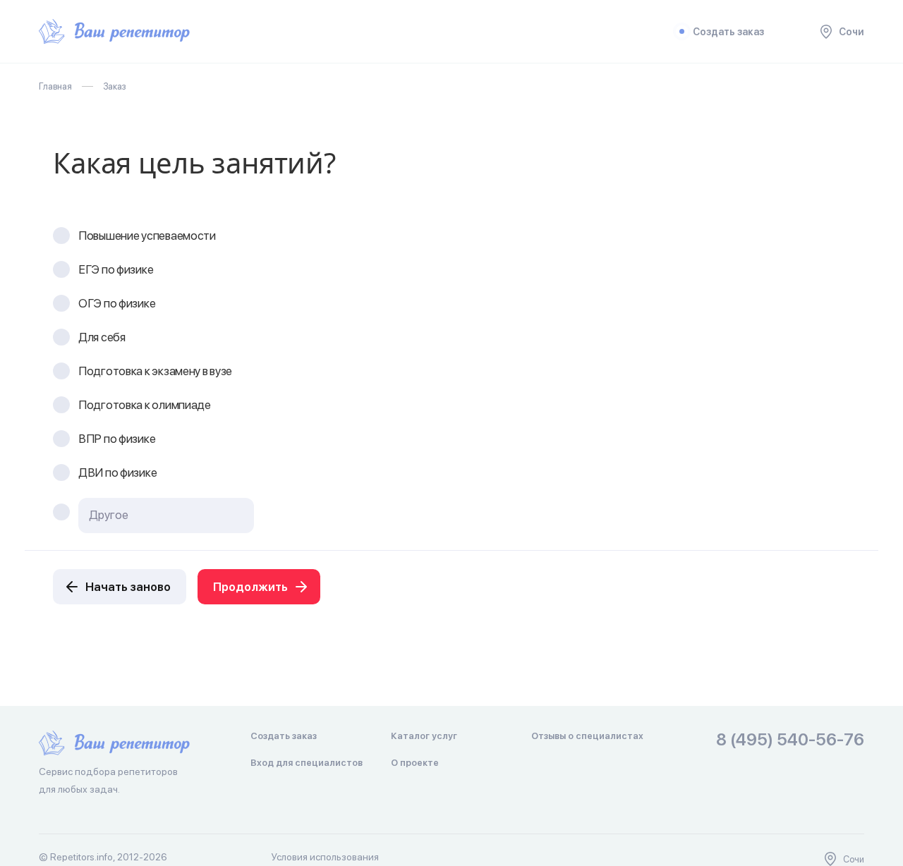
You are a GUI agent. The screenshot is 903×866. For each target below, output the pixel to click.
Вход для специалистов (306, 762)
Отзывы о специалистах (587, 736)
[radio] (61, 235)
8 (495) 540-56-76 (790, 740)
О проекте (415, 762)
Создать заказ (728, 31)
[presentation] (166, 515)
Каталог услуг (424, 736)
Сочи (851, 31)
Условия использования (325, 856)
